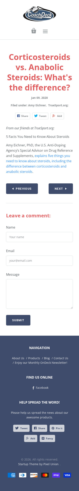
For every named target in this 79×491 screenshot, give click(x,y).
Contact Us (61, 358)
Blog (47, 358)
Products (34, 358)
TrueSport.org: (58, 105)
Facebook (42, 388)
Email (10, 251)
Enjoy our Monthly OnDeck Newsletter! (41, 363)
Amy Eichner (37, 105)
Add (32, 438)
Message (12, 274)
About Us (18, 358)
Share (41, 428)
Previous (24, 188)
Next (59, 188)
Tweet (24, 428)
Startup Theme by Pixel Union (38, 464)
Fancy (49, 438)
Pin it (59, 428)
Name (10, 227)
